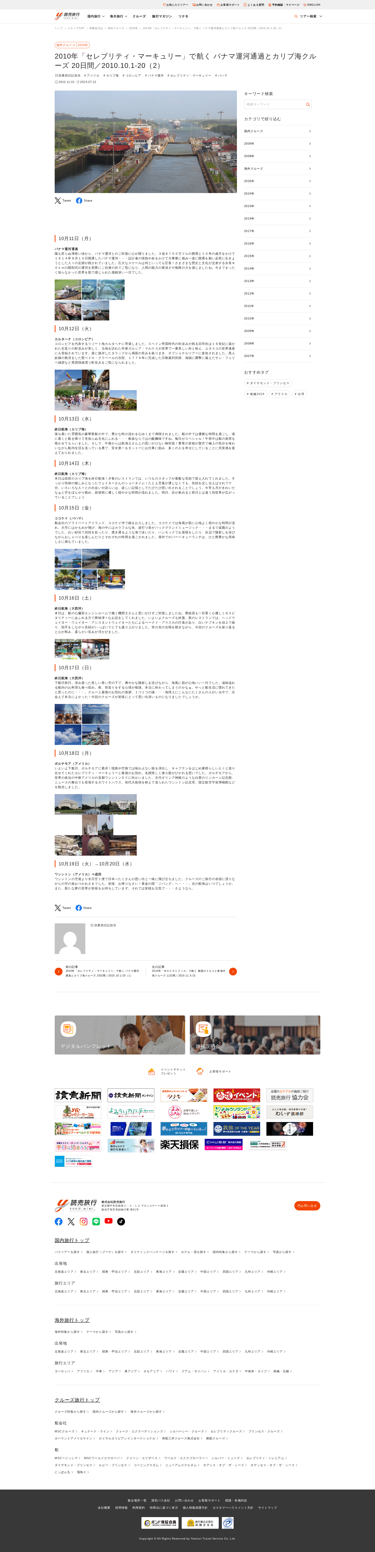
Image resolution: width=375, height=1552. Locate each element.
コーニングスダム (146, 1465)
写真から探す (282, 1252)
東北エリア (88, 1271)
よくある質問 (256, 4)
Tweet (66, 200)
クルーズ (139, 16)
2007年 (249, 356)
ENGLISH (313, 4)
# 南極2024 (255, 394)
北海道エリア (64, 1271)
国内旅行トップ (72, 1240)
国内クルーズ (253, 131)
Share (88, 200)
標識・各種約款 (236, 1500)
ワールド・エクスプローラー (184, 1458)
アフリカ (83, 1371)
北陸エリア (142, 1271)
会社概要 (104, 1507)
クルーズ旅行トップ (77, 1399)
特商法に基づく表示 (164, 1507)
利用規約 (138, 1507)
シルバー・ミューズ (226, 1458)
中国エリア (208, 1271)
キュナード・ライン (95, 1431)
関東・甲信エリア (114, 1271)
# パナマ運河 (154, 75)
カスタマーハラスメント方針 (233, 1507)
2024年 (249, 193)
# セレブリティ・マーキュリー (189, 75)
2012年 (249, 293)
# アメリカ (92, 75)
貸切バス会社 (160, 1500)
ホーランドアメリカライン (73, 1438)
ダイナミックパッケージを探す (152, 1252)
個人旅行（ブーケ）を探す (105, 1252)
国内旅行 (94, 16)
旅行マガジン (162, 16)
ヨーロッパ (63, 1371)
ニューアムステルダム (181, 1465)
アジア (113, 1371)
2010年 (249, 318)
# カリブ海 (111, 75)
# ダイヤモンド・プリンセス (268, 383)
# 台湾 (299, 394)
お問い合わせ (204, 4)
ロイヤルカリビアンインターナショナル (127, 1438)
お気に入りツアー (177, 4)
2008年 (249, 156)
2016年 (249, 243)
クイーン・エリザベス (142, 1458)
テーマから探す (255, 1252)
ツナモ (183, 16)
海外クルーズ (253, 168)
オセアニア (151, 1371)
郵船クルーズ (215, 1438)
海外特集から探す (67, 1331)
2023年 (249, 206)
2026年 (249, 181)
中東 (99, 1371)
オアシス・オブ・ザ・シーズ (223, 1465)
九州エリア (253, 1271)
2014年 (249, 268)
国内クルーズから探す (108, 1411)
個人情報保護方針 (195, 1507)
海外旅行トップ (72, 1320)
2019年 (249, 218)
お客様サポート (230, 4)
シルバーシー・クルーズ (187, 1431)
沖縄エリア (275, 1271)
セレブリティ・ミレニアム (265, 1458)
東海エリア (164, 1271)
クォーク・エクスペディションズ (139, 1431)
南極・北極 (281, 1371)
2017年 (249, 231)
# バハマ (221, 75)
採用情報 (121, 1507)
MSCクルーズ (65, 1431)
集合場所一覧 (137, 1500)
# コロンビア (132, 75)
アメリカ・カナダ (225, 1371)
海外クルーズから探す (146, 1411)
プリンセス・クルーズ (264, 1431)
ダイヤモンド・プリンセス (73, 1465)
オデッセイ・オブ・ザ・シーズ (273, 1465)
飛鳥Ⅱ (81, 1472)
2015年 (249, 256)
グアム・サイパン (194, 1371)
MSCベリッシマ (66, 1458)
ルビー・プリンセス (113, 1465)
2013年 (249, 281)
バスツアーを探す (67, 1252)
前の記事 (102, 971)
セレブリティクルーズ (226, 1431)
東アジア (131, 1371)
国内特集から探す (225, 1252)
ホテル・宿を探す (193, 1252)
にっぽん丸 (63, 1472)
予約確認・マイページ (286, 4)
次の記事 (188, 971)
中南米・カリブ (256, 1371)
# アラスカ (279, 394)
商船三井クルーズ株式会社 (181, 1438)
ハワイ (170, 1371)
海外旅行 (116, 16)
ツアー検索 (308, 16)
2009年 (249, 143)
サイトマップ (267, 1507)
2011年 (249, 306)
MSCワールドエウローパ (102, 1458)
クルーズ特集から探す (70, 1411)
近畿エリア (186, 1271)
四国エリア (230, 1271)
